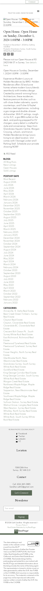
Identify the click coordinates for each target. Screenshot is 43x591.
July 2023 (8, 279)
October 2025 (10, 212)
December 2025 (11, 206)
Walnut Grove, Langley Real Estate (20, 405)
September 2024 (11, 247)
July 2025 (8, 220)
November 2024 (11, 241)
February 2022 (10, 300)
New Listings (9, 165)
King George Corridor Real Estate (19, 373)
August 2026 (9, 182)
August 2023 (9, 276)
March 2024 (9, 264)
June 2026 (8, 188)
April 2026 (8, 194)
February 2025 (10, 232)
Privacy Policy (21, 525)
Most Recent (9, 179)
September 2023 (11, 273)
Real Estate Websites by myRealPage (21, 527)
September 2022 (11, 297)
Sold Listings (9, 171)
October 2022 (10, 294)
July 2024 (8, 253)
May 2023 (8, 285)
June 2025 (8, 223)
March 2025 (9, 229)
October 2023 (10, 270)
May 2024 (8, 259)
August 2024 (9, 250)
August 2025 (9, 217)
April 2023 (8, 288)
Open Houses (10, 168)
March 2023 (9, 291)
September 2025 (12, 215)
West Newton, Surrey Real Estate (19, 408)
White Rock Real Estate (14, 414)
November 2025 (11, 209)
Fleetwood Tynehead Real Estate (19, 343)
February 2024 (10, 267)
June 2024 (8, 256)
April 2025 (8, 226)
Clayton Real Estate (13, 320)
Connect (31, 2)
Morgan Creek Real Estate (16, 382)
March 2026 (9, 197)
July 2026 (8, 185)
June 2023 (8, 282)
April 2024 (8, 262)
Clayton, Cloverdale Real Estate (19, 323)
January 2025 (10, 235)
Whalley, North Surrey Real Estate (20, 411)
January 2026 (10, 203)
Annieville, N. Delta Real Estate (18, 311)
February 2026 (10, 200)
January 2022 (10, 303)
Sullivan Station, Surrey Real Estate (20, 402)
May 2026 (8, 191)
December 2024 (11, 238)
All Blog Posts (9, 162)
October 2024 (10, 244)
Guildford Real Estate (13, 370)
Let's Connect (21, 492)
